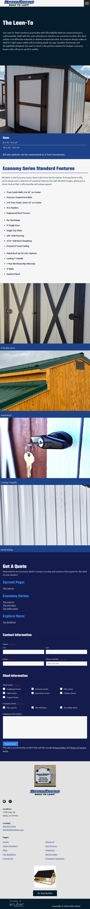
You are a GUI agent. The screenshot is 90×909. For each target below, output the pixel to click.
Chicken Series (70, 693)
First (4, 647)
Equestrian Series (42, 693)
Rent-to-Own (51, 854)
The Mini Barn (9, 605)
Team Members (10, 846)
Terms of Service (78, 747)
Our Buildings (9, 622)
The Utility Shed (10, 608)
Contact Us (8, 858)
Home (6, 842)
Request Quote (10, 744)
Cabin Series (12, 693)
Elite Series (68, 689)
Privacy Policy (59, 747)
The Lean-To (8, 588)
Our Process (51, 846)
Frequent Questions (54, 858)
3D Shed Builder (45, 893)
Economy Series (41, 689)
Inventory (50, 850)
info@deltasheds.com (13, 829)
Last (47, 647)
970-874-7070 (9, 826)
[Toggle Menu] (87, 3)
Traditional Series (14, 689)
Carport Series (13, 697)
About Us (49, 842)
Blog (5, 850)
